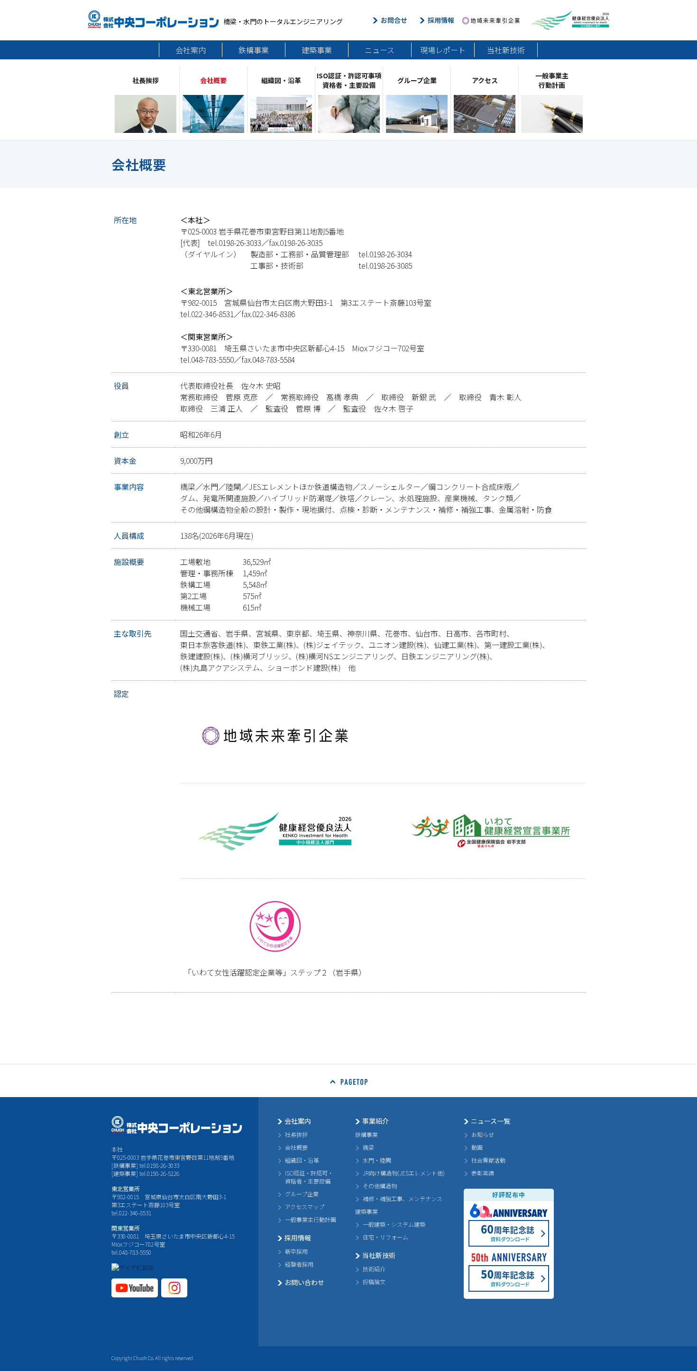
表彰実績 (482, 1173)
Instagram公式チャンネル (174, 1287)
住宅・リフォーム (385, 1237)
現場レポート (443, 50)
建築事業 (317, 50)
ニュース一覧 (490, 1121)
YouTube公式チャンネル (134, 1287)
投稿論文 (374, 1281)
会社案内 (190, 50)
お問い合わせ (304, 1282)
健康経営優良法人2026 (570, 20)
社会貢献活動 (488, 1160)
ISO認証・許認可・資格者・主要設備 (309, 1177)
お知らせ (482, 1134)
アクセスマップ (304, 1206)
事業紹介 (375, 1121)
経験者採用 (299, 1264)
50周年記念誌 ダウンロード (508, 1278)
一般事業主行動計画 (310, 1219)
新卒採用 (296, 1251)
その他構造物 (380, 1186)
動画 (477, 1147)
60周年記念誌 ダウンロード (508, 1233)
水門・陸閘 (377, 1160)
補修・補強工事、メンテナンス (402, 1198)
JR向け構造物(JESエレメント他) (404, 1173)
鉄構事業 (253, 50)
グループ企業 (302, 1194)
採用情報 (441, 20)
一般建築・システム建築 (394, 1224)
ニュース (379, 50)
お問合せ (394, 20)
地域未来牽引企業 (491, 20)
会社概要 (296, 1147)
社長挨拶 (296, 1134)
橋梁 (368, 1147)
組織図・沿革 (302, 1160)
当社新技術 (506, 50)
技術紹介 (374, 1269)
